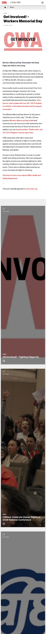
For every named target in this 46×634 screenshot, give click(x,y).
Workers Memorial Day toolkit (21, 121)
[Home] (5, 7)
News (12, 7)
